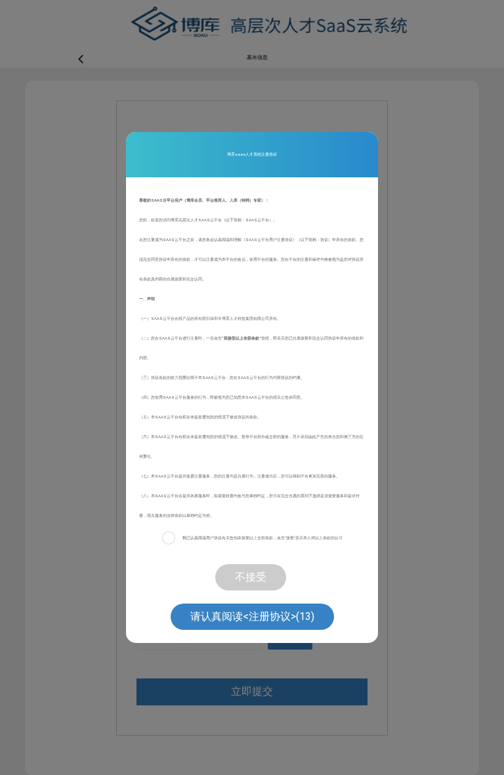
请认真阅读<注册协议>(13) (252, 616)
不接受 (250, 577)
